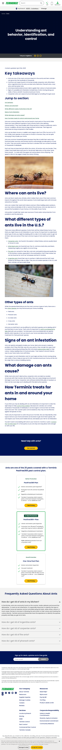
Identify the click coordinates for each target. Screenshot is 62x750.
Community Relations (47, 724)
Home (3, 14)
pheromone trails (43, 349)
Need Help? (43, 692)
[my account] (57, 3)
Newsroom (22, 694)
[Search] (41, 3)
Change (44, 8)
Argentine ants (13, 258)
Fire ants (11, 251)
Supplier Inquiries (24, 697)
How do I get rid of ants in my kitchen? (20, 601)
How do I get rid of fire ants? (15, 634)
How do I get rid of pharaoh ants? (18, 641)
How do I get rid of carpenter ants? (19, 628)
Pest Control (23, 724)
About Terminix (24, 692)
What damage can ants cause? (15, 115)
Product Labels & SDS (47, 703)
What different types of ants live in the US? (18, 109)
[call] (47, 3)
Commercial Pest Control (27, 727)
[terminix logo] (10, 689)
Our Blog (42, 700)
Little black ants (13, 246)
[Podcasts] (2, 695)
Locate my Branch (25, 713)
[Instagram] (6, 693)
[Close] (59, 741)
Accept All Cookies (37, 747)
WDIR (21, 719)
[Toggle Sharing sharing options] (40, 56)
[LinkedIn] (15, 693)
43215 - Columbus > (32, 8)
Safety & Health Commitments (45, 714)
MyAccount (43, 694)
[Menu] (3, 3)
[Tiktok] (9, 693)
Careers (21, 703)
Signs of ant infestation (12, 112)
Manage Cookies (24, 700)
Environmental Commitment (49, 721)
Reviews (21, 705)
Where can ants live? (11, 106)
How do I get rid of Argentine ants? (19, 622)
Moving (21, 716)
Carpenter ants (13, 241)
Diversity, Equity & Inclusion (48, 718)
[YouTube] (12, 693)
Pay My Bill (43, 697)
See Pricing (31, 505)
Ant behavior (9, 102)
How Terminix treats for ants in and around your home (22, 118)
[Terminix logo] (12, 3)
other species (12, 308)
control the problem (23, 406)
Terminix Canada (24, 730)
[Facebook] (2, 693)
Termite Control (24, 722)
